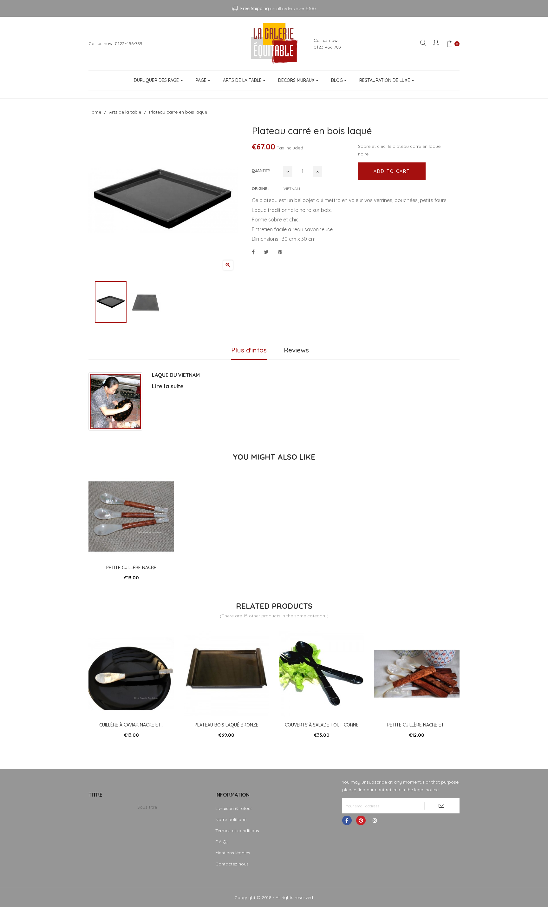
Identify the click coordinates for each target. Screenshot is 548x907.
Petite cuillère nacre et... (417, 725)
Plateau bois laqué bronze (226, 725)
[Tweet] (266, 252)
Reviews (296, 350)
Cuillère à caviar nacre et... (131, 725)
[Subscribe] (442, 805)
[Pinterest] (280, 252)
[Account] (436, 44)
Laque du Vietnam (176, 375)
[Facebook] (347, 820)
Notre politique (230, 819)
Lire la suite (168, 386)
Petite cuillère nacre (131, 567)
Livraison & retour (233, 808)
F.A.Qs (222, 842)
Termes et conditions (237, 830)
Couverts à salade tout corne (322, 725)
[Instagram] (375, 820)
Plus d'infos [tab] (249, 350)
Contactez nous (232, 864)
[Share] (253, 252)
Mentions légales (232, 853)
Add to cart (392, 171)
